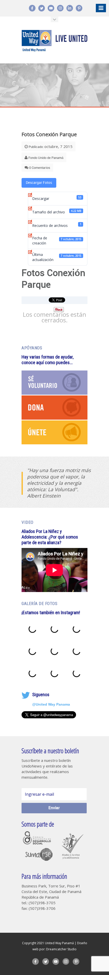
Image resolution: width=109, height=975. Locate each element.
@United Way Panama (51, 704)
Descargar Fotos (39, 183)
